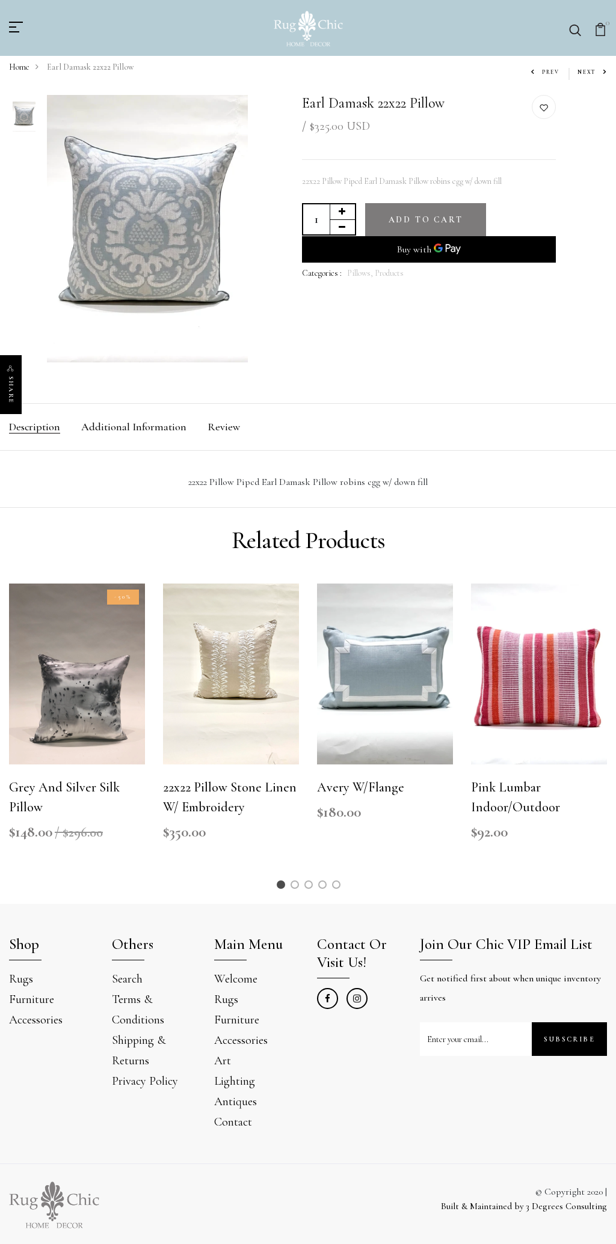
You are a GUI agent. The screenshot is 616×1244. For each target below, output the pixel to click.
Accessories (36, 1020)
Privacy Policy (145, 1081)
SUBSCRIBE (569, 1039)
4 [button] (324, 887)
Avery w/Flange (360, 787)
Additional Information (133, 426)
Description (34, 426)
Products (389, 273)
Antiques (235, 1101)
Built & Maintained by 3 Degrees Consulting (524, 1206)
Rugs (21, 979)
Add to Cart (426, 220)
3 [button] (310, 887)
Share (11, 390)
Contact (233, 1122)
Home (19, 67)
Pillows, (361, 273)
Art (222, 1060)
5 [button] (338, 887)
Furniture (31, 999)
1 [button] (282, 887)
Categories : (322, 273)
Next (587, 72)
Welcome (235, 979)
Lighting (234, 1081)
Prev (550, 72)
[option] (24, 118)
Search (127, 979)
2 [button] (296, 887)
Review (224, 426)
